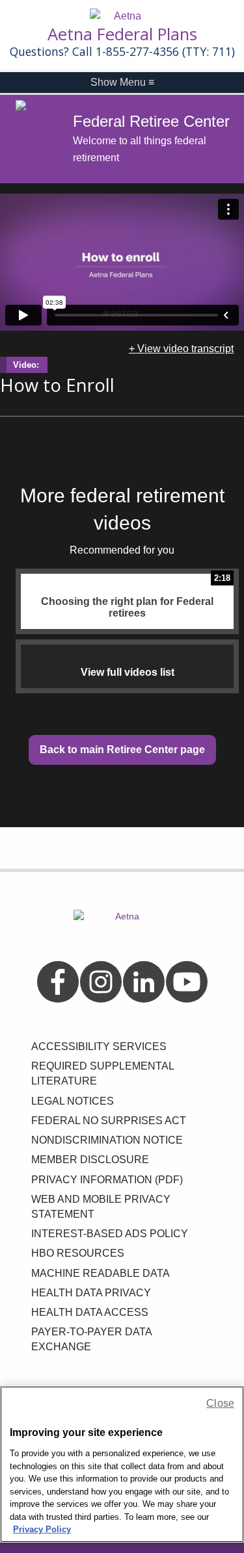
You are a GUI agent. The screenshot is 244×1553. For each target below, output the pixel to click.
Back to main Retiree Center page (122, 749)
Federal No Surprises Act (108, 1120)
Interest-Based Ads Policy (109, 1233)
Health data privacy (91, 1292)
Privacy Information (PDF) (107, 1179)
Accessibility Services (99, 1046)
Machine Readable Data (100, 1273)
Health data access (89, 1312)
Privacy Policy (42, 1529)
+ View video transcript (181, 348)
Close (220, 1403)
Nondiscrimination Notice (107, 1140)
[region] (122, 1464)
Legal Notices (72, 1101)
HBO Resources (77, 1253)
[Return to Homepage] (122, 16)
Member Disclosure (90, 1159)
